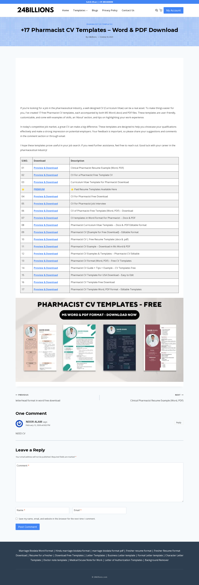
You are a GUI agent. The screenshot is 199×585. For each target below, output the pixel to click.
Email (78, 510)
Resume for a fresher (41, 555)
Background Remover (157, 560)
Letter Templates (95, 555)
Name (21, 510)
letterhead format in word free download (38, 398)
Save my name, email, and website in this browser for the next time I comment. (57, 518)
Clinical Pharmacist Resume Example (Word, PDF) (156, 398)
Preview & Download (46, 167)
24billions (92, 37)
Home (65, 10)
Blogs (95, 10)
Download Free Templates (69, 555)
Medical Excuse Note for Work (85, 560)
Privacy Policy (110, 10)
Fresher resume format (139, 550)
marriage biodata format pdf (108, 550)
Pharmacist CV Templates (100, 24)
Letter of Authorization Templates (123, 560)
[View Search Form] (155, 10)
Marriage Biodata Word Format (36, 550)
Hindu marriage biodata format (73, 550)
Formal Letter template (150, 555)
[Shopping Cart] (160, 10)
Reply (178, 422)
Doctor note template (55, 560)
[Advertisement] (99, 84)
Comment (23, 465)
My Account (173, 10)
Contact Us (128, 10)
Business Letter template (121, 555)
